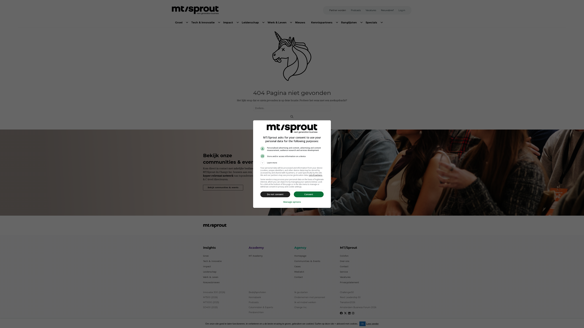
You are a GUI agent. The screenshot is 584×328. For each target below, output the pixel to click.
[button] (292, 163)
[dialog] (292, 164)
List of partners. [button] (315, 175)
